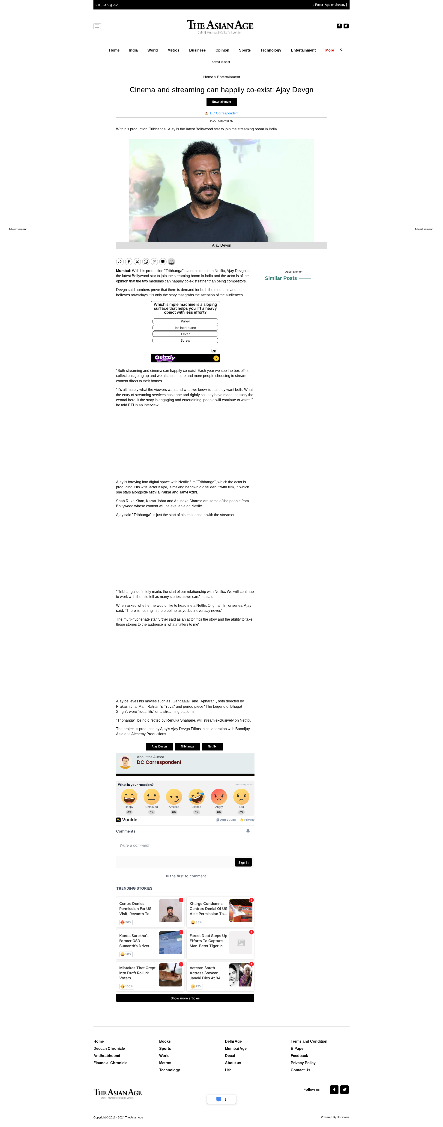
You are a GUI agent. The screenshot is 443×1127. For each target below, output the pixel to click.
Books (165, 1041)
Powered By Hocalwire (335, 1117)
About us (233, 1063)
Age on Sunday (335, 4)
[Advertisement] (185, 443)
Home (114, 50)
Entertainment (303, 50)
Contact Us (300, 1070)
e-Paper (318, 4)
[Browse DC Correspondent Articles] (125, 762)
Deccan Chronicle (109, 1048)
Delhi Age (233, 1041)
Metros (174, 50)
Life (228, 1070)
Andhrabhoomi (106, 1056)
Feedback (299, 1056)
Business (197, 50)
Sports (245, 50)
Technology (270, 50)
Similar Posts (281, 278)
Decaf (230, 1056)
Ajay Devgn (160, 746)
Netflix (212, 746)
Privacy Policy (303, 1063)
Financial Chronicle (110, 1063)
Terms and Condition (309, 1041)
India (133, 50)
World (152, 50)
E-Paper (298, 1048)
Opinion (222, 50)
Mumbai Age (236, 1048)
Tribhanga (188, 746)
